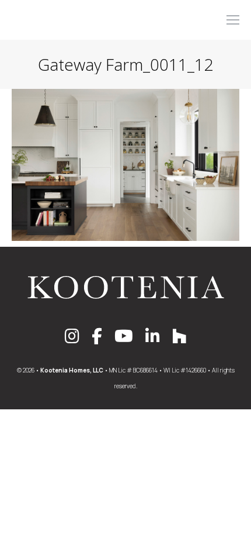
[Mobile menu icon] (232, 19)
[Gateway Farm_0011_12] (125, 165)
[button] (77, 10)
